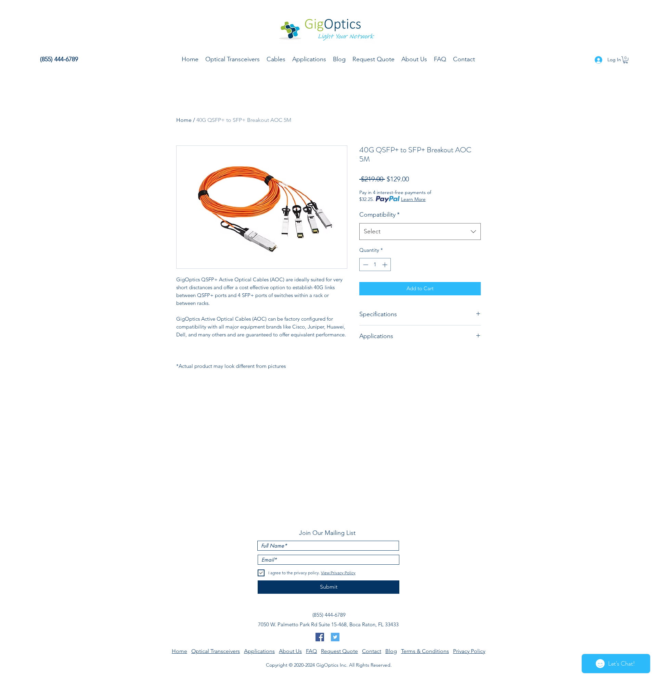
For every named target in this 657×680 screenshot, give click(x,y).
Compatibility (379, 214)
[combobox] (420, 231)
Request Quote (339, 651)
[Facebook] (319, 637)
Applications (259, 651)
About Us (290, 651)
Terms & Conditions (425, 651)
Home (184, 120)
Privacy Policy (469, 651)
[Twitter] (335, 637)
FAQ (311, 651)
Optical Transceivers (215, 651)
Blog (391, 651)
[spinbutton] (375, 264)
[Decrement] (365, 264)
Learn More (413, 199)
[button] (625, 59)
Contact (371, 651)
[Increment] (385, 264)
